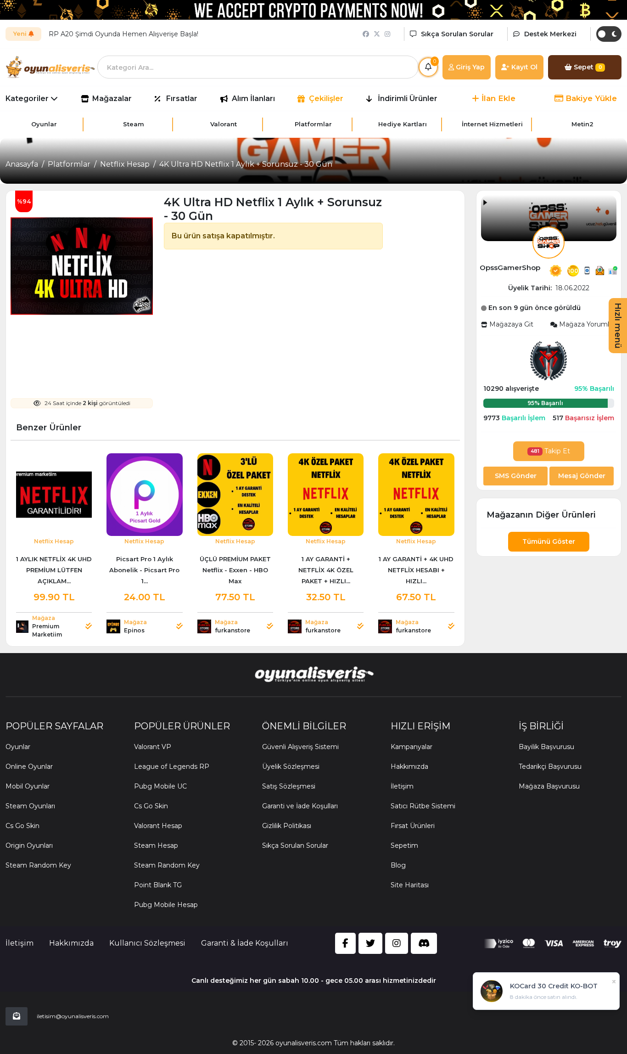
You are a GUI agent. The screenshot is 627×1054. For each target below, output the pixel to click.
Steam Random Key (38, 865)
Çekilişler (326, 98)
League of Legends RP (171, 766)
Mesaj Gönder (581, 476)
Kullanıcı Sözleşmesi (147, 943)
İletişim (402, 786)
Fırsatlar (181, 98)
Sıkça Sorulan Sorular (295, 845)
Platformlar (69, 164)
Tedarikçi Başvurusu (550, 766)
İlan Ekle (497, 98)
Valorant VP (152, 747)
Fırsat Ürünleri (413, 826)
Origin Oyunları (29, 845)
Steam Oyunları (30, 806)
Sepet (587, 67)
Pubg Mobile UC (160, 786)
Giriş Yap (469, 67)
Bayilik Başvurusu (546, 747)
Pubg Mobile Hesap (166, 905)
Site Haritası (410, 885)
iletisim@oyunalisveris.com (73, 1016)
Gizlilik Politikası (286, 826)
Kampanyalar (411, 747)
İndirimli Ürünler (407, 98)
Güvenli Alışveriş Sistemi (300, 747)
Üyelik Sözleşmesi (290, 766)
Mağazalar (112, 98)
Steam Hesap (156, 845)
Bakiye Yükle (590, 98)
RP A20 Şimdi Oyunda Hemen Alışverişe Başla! (123, 34)
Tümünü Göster (548, 541)
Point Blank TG (158, 885)
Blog (398, 865)
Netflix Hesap (125, 164)
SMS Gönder (516, 476)
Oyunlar (18, 747)
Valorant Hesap (158, 826)
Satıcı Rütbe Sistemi (423, 806)
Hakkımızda (409, 766)
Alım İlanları (253, 98)
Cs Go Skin (22, 826)
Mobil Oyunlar (28, 786)
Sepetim (404, 845)
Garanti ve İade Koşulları (300, 806)
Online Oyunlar (29, 766)
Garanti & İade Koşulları (244, 943)
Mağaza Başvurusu (549, 786)
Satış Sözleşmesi (288, 786)
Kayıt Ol (523, 67)
